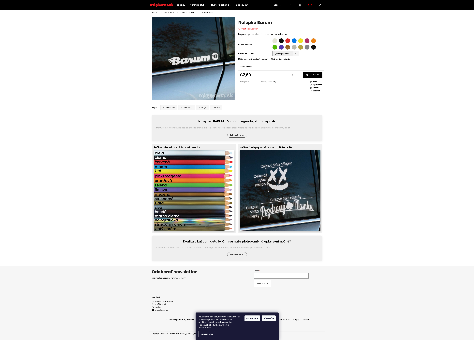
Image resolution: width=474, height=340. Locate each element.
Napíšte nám (281, 319)
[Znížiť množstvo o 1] (287, 75)
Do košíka (314, 74)
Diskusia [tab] (216, 107)
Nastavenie (207, 334)
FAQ (289, 319)
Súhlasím (269, 318)
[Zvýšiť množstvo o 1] (299, 75)
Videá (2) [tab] (203, 107)
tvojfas (158, 307)
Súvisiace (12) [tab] (169, 107)
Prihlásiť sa (262, 283)
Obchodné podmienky (176, 319)
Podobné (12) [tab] (186, 107)
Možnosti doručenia (280, 59)
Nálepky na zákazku (301, 319)
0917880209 (160, 304)
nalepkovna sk (161, 310)
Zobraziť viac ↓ (237, 135)
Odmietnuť (252, 318)
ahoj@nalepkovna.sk (164, 301)
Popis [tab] (154, 107)
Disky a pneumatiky (268, 82)
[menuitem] (181, 5)
